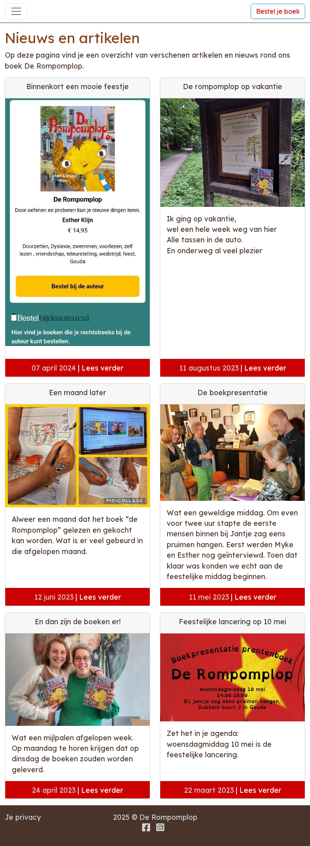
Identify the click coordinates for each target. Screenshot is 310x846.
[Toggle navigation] (16, 11)
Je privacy (23, 817)
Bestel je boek (278, 11)
